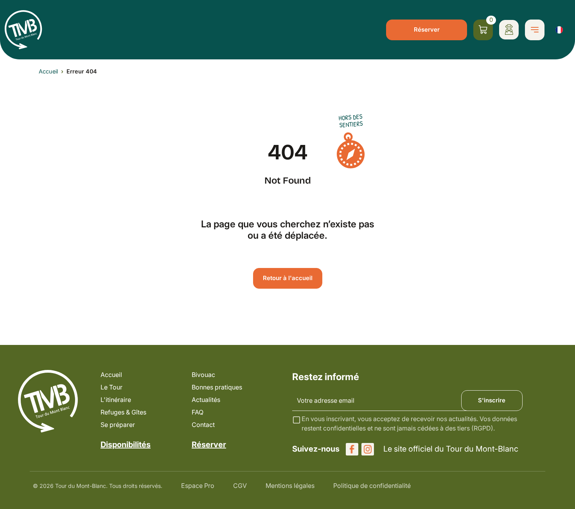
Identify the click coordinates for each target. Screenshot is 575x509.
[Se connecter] (509, 29)
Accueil (48, 71)
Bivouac (203, 375)
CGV (240, 485)
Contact (203, 425)
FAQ (197, 412)
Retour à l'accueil (288, 278)
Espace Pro (197, 485)
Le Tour (111, 387)
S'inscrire (491, 400)
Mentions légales (290, 485)
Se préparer (118, 425)
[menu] (534, 30)
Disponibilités (126, 444)
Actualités (206, 400)
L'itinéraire (116, 400)
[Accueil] (23, 29)
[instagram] (367, 449)
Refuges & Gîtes (123, 412)
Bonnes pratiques (217, 387)
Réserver (427, 29)
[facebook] (352, 449)
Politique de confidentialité (372, 485)
